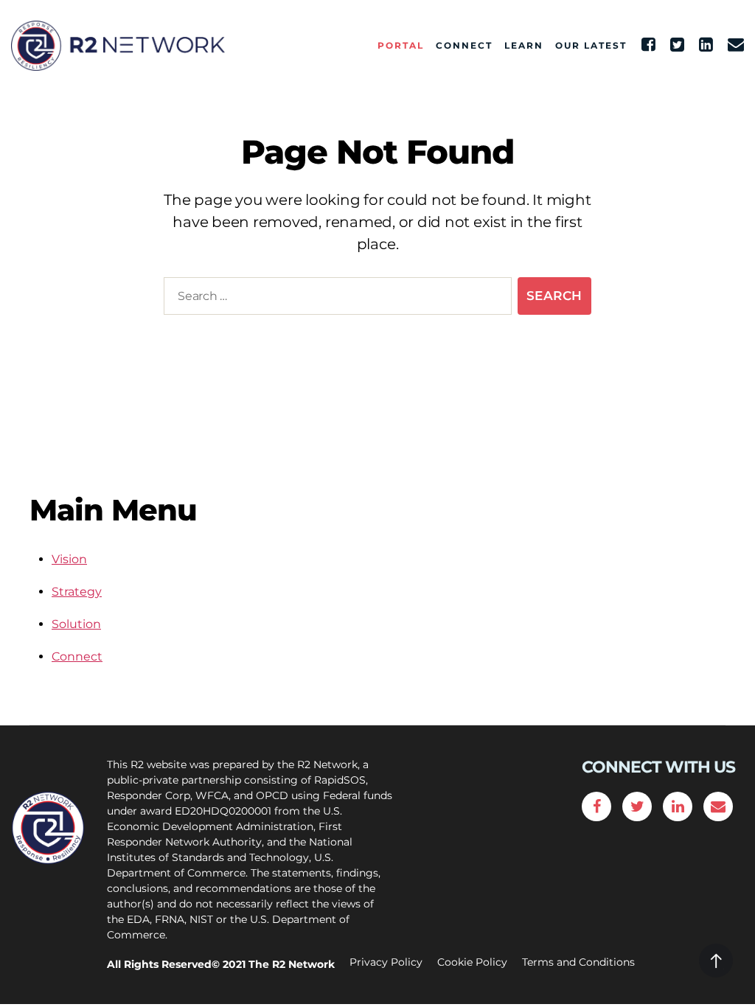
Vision (69, 559)
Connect (464, 46)
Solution (76, 624)
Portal (401, 46)
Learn (523, 46)
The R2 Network (291, 964)
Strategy (77, 592)
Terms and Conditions (578, 962)
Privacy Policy (385, 962)
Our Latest (591, 46)
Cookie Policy (472, 962)
